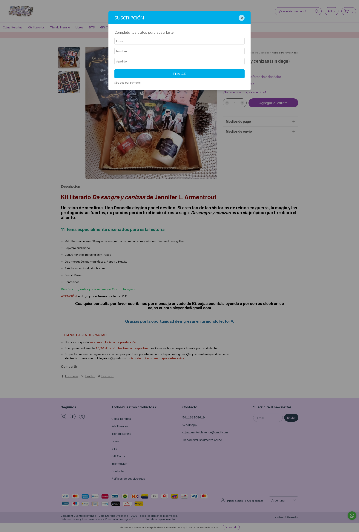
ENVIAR (179, 74)
